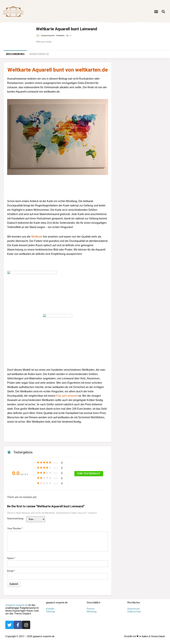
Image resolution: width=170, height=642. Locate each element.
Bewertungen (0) (39, 54)
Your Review (15, 528)
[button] (156, 11)
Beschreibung (15, 54)
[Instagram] (26, 625)
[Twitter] (9, 625)
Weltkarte (36, 236)
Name (11, 558)
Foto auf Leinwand (67, 395)
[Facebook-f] (18, 625)
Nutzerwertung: (15, 518)
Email (11, 570)
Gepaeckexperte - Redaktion (52, 35)
